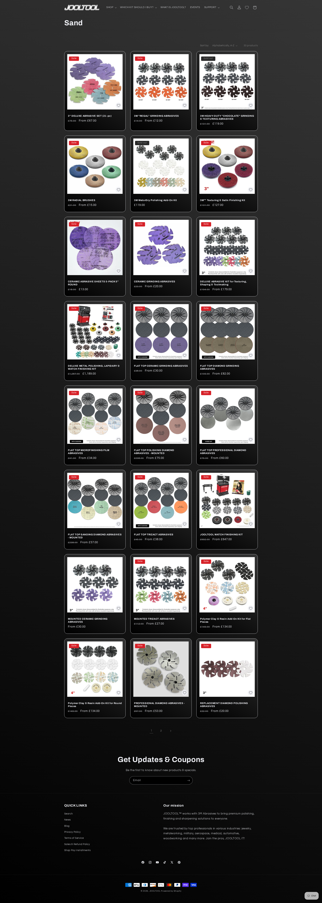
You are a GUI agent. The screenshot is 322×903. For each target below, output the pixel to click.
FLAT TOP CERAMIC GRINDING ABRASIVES (161, 365)
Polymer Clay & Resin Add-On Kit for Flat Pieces (225, 620)
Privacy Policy (72, 832)
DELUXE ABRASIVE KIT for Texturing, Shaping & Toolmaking (223, 283)
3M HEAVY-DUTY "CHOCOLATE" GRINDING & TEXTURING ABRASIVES (227, 117)
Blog (67, 826)
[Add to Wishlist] (119, 105)
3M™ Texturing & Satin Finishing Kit (222, 200)
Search (68, 813)
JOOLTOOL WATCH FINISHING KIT (221, 534)
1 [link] (151, 730)
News (67, 820)
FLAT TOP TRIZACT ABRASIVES (153, 534)
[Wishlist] (247, 7)
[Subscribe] (189, 780)
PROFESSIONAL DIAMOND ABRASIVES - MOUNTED (159, 705)
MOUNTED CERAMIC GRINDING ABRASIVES (88, 620)
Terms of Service (74, 838)
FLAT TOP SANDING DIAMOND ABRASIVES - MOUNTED (95, 536)
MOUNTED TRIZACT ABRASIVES (154, 618)
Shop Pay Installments (77, 850)
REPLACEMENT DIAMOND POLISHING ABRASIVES (224, 705)
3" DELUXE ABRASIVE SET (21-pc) (90, 116)
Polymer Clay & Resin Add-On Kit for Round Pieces (95, 705)
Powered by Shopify (171, 891)
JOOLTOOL (154, 891)
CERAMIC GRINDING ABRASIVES (154, 281)
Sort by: (204, 45)
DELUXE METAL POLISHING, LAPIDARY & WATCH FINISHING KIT (94, 367)
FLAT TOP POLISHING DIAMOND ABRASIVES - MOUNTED (154, 452)
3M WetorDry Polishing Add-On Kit (155, 200)
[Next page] (170, 731)
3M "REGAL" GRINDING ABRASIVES (156, 116)
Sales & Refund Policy (77, 844)
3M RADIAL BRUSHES (81, 200)
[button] (111, 7)
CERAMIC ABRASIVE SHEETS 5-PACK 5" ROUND (93, 283)
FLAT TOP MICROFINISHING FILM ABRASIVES (88, 452)
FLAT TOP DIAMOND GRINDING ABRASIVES (219, 367)
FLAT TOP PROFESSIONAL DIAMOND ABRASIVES (223, 452)
